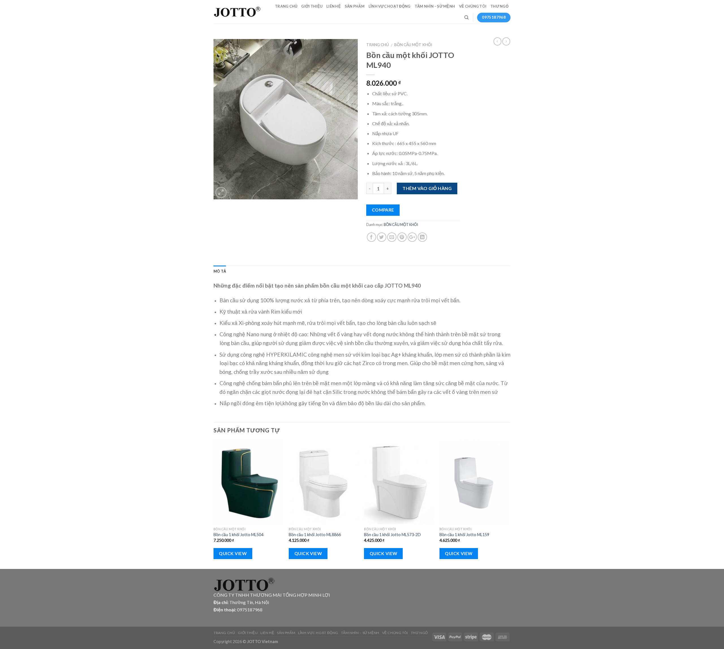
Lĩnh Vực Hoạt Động (390, 6)
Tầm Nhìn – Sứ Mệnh (435, 6)
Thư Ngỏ (499, 6)
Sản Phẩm (355, 6)
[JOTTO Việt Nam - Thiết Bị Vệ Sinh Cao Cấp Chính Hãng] (238, 12)
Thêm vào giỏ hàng (427, 188)
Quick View (233, 553)
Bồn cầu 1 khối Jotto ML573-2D (392, 534)
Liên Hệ (333, 6)
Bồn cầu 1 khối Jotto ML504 (238, 534)
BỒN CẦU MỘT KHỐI (413, 44)
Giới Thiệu (311, 6)
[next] (509, 504)
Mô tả (220, 271)
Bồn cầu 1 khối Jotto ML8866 (315, 534)
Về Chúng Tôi (472, 6)
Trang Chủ (286, 6)
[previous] (214, 504)
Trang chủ (377, 44)
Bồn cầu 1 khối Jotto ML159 (464, 534)
